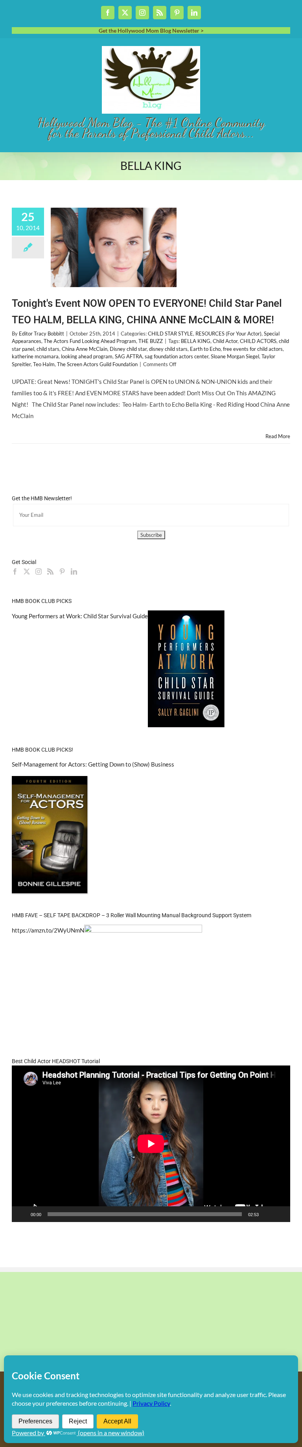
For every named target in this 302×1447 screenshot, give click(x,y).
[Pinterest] (62, 571)
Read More (277, 436)
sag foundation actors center (176, 356)
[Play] (22, 1214)
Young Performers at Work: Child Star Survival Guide (80, 615)
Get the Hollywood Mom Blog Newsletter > (151, 30)
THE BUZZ (150, 341)
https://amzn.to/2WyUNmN (48, 930)
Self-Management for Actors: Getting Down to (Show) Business (93, 764)
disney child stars (168, 349)
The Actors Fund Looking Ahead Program (90, 341)
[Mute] (267, 1214)
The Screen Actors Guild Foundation (97, 364)
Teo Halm (44, 364)
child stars (48, 349)
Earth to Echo (205, 349)
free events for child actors (253, 349)
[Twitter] (27, 571)
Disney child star (128, 349)
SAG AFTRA (128, 356)
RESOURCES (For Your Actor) (228, 333)
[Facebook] (15, 571)
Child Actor (225, 341)
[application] (151, 1143)
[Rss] (50, 571)
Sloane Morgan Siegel (235, 356)
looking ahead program (86, 356)
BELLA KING (195, 341)
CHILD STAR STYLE (170, 333)
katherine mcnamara (35, 356)
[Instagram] (38, 571)
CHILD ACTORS (258, 341)
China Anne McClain (84, 349)
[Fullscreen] (280, 1214)
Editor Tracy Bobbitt (41, 333)
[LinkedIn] (74, 571)
